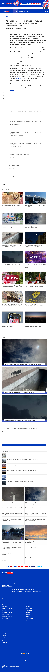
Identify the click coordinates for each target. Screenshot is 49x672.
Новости (15, 11)
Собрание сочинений (5, 622)
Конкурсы (21, 11)
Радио (27, 11)
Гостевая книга (28, 635)
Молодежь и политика (6, 614)
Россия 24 (4, 635)
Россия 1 (4, 633)
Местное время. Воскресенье (7, 612)
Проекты (9, 595)
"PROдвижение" (28, 600)
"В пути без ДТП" (28, 622)
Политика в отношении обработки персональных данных (23, 589)
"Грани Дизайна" (5, 600)
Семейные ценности (5, 620)
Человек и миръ (28, 612)
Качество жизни (28, 614)
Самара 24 (4, 637)
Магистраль (4, 610)
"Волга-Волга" (28, 616)
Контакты (27, 637)
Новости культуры (29, 608)
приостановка (19, 78)
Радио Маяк (5, 642)
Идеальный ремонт (29, 620)
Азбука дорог (28, 604)
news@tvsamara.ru (19, 583)
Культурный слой (29, 610)
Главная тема (4, 606)
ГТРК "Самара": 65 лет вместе (7, 608)
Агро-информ (28, 606)
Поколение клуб (5, 618)
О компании (32, 11)
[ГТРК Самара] (7, 12)
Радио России (5, 644)
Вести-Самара (4, 604)
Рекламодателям (28, 639)
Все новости (24, 444)
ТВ (24, 11)
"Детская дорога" (5, 602)
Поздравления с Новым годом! (7, 616)
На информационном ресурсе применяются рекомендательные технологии (26, 591)
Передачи (4, 598)
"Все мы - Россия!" (29, 602)
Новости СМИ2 (5, 184)
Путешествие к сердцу (29, 618)
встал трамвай (25, 97)
